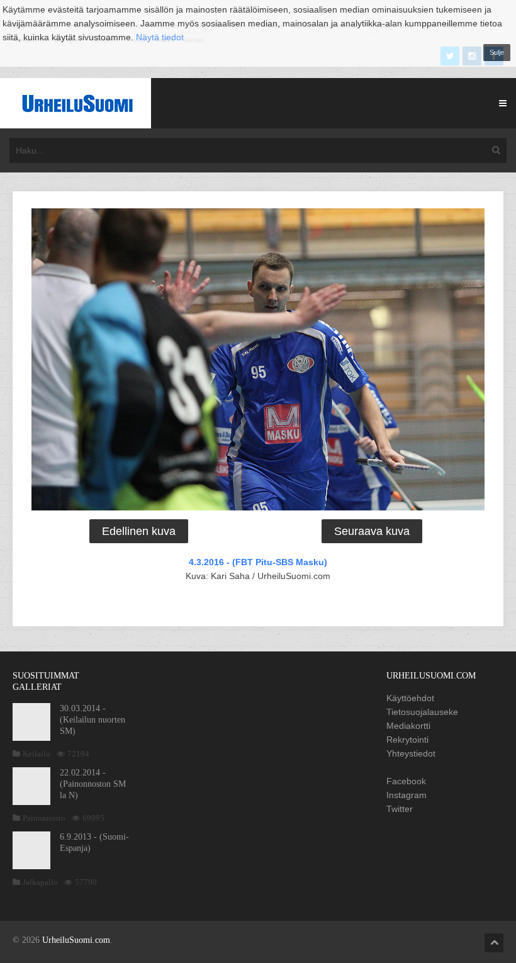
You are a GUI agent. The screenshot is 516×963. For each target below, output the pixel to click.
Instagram (406, 795)
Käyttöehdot (410, 698)
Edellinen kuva (139, 531)
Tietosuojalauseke (422, 712)
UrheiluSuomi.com (76, 940)
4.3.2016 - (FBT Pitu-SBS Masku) (258, 562)
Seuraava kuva (372, 531)
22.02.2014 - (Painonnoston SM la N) (93, 784)
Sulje (497, 52)
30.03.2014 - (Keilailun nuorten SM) (92, 720)
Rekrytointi (407, 740)
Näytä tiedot (160, 37)
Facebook (406, 781)
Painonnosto (44, 818)
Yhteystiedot (410, 753)
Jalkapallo (40, 882)
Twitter (399, 809)
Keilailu (36, 753)
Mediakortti (408, 726)
